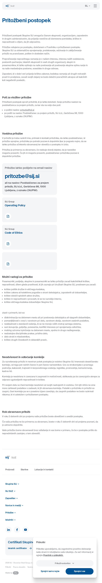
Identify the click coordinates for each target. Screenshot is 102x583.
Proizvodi (9, 469)
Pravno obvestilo (19, 567)
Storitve (24, 469)
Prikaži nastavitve (62, 563)
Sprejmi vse (79, 571)
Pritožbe (9, 512)
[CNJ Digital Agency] (12, 572)
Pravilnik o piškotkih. (53, 555)
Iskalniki (9, 519)
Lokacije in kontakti (44, 469)
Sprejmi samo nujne (50, 571)
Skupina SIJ (11, 484)
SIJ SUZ (9, 491)
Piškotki (8, 567)
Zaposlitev (10, 498)
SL (86, 5)
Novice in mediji (13, 505)
